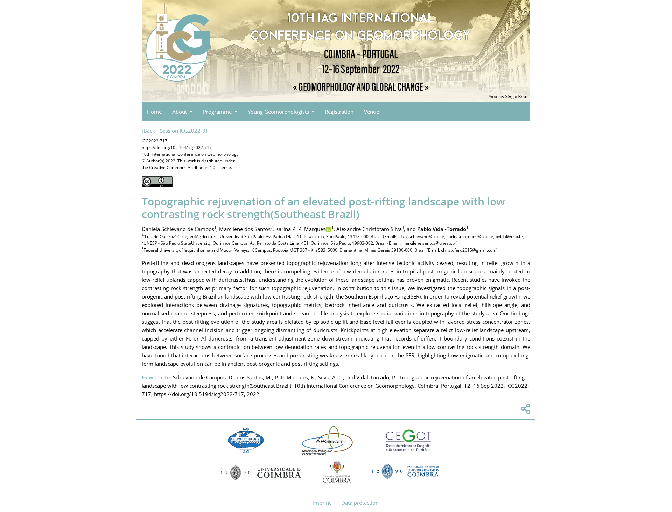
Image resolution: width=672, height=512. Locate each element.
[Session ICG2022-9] (182, 130)
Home (154, 111)
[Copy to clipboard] (525, 410)
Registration (339, 111)
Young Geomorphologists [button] (279, 111)
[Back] (149, 130)
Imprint (322, 502)
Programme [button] (218, 111)
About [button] (180, 111)
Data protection (360, 502)
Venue (371, 111)
